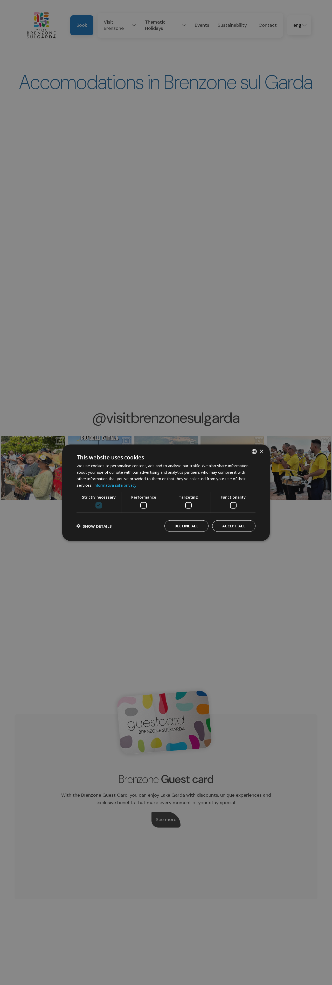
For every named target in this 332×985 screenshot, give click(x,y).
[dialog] (166, 492)
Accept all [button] (233, 525)
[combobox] (254, 451)
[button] (94, 526)
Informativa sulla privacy (114, 484)
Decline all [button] (186, 525)
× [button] (261, 451)
